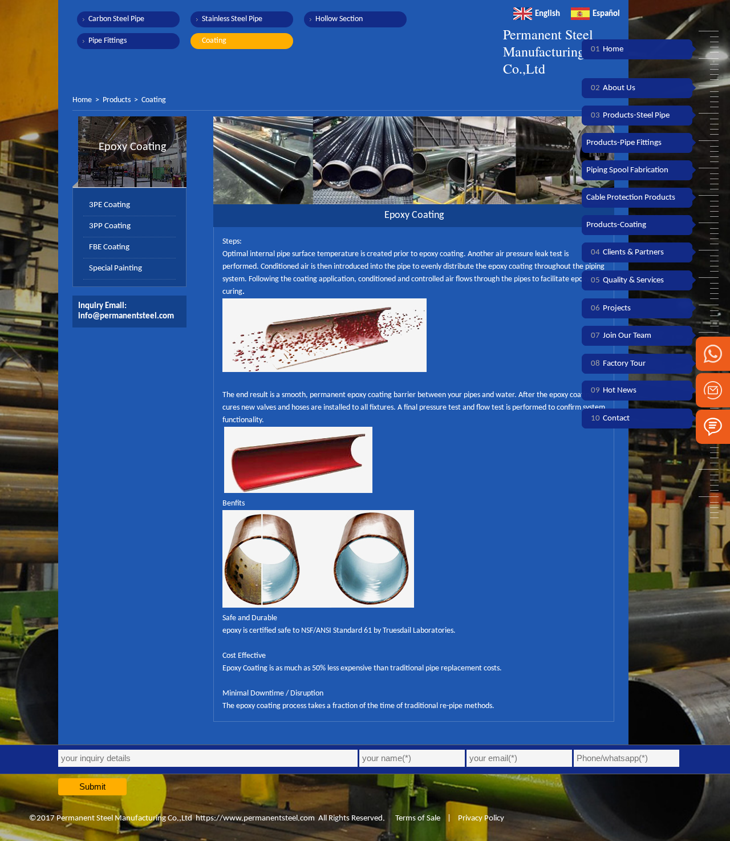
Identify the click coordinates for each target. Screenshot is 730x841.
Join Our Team (621, 335)
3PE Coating (109, 205)
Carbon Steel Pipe (116, 19)
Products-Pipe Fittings (624, 143)
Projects (611, 308)
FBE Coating (109, 247)
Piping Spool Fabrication (627, 170)
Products (117, 100)
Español (606, 14)
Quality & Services (627, 280)
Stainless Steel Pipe (232, 19)
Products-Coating (616, 225)
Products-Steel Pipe (630, 115)
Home (82, 100)
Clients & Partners (627, 252)
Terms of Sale (417, 818)
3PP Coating (110, 226)
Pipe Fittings (107, 41)
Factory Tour (618, 363)
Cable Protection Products (630, 197)
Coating (214, 41)
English (547, 14)
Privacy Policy (481, 818)
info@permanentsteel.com (126, 316)
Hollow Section (339, 19)
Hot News (613, 390)
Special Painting (115, 268)
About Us (613, 88)
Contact (610, 418)
